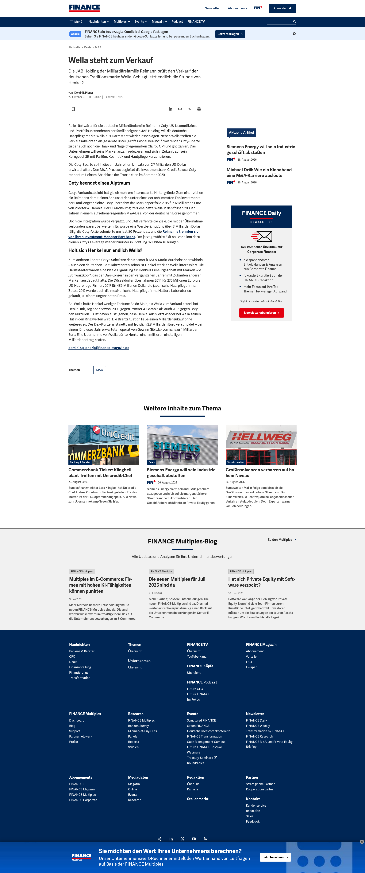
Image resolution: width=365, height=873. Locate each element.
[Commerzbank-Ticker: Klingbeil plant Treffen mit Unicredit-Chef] (103, 445)
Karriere (192, 789)
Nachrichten (79, 644)
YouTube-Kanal (197, 657)
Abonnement (255, 651)
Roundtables (195, 763)
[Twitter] (182, 839)
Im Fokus (193, 700)
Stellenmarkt (198, 799)
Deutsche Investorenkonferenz (208, 731)
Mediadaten (138, 777)
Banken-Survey (138, 726)
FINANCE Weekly (258, 726)
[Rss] (205, 839)
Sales (249, 816)
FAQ (249, 662)
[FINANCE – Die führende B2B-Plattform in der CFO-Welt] (84, 8)
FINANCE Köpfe (200, 666)
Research (136, 714)
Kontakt (253, 799)
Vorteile (251, 657)
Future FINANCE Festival (204, 747)
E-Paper (251, 667)
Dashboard (76, 720)
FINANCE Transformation (204, 736)
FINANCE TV (197, 644)
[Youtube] (194, 839)
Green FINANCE (198, 726)
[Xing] (159, 839)
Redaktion (195, 777)
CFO (72, 657)
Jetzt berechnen (273, 857)
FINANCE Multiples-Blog (182, 541)
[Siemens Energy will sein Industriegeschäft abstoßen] (182, 445)
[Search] (294, 21)
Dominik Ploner (83, 92)
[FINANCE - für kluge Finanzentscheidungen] (258, 7)
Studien (133, 747)
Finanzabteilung (80, 667)
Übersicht (135, 651)
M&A (98, 47)
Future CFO (195, 689)
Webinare (193, 752)
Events (192, 714)
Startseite (74, 47)
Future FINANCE (198, 694)
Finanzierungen (79, 673)
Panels (132, 736)
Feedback (253, 822)
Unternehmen (139, 661)
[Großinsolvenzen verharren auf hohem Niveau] (261, 445)
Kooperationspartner (260, 789)
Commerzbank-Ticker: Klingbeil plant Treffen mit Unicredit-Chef (100, 472)
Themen (134, 644)
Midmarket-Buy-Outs (142, 731)
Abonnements (237, 8)
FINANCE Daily (256, 720)
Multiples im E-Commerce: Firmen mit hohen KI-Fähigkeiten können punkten (100, 585)
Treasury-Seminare (200, 758)
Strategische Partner (260, 784)
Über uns (193, 784)
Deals (87, 47)
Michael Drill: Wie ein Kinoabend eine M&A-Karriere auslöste (259, 172)
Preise (73, 742)
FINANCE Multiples (82, 571)
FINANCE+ (76, 784)
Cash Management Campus (206, 742)
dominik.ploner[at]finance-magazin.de (98, 348)
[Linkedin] (171, 839)
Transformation (235, 462)
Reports (133, 742)
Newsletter (212, 8)
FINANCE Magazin (261, 644)
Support (74, 731)
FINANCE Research (259, 736)
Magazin (134, 784)
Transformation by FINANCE (265, 731)
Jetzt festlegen (229, 34)
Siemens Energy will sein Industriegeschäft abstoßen (262, 149)
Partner (252, 777)
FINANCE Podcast (202, 682)
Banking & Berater (80, 462)
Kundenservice (256, 806)
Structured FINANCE (201, 720)
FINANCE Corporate (83, 800)
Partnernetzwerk (80, 736)
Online (132, 789)
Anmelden (280, 8)
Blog (72, 726)
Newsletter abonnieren (260, 313)
